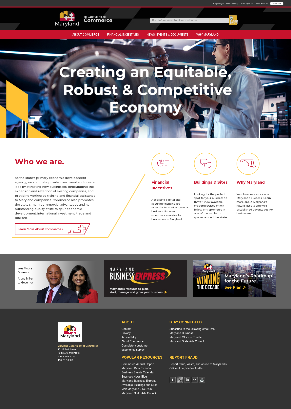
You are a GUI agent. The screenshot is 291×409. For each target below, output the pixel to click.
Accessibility (129, 337)
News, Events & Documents (167, 34)
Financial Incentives (123, 34)
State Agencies (247, 4)
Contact (126, 329)
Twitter (180, 380)
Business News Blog (134, 376)
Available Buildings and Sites (139, 385)
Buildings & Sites (211, 182)
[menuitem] (85, 34)
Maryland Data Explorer (136, 368)
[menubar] (145, 34)
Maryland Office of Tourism (186, 337)
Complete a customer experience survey (135, 347)
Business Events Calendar (138, 372)
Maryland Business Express (139, 381)
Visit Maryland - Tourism (137, 389)
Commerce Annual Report (138, 364)
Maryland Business (181, 333)
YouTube (202, 380)
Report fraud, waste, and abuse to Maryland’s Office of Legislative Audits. (198, 366)
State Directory (232, 4)
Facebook (172, 380)
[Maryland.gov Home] (67, 18)
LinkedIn (187, 380)
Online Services (261, 4)
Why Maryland (207, 34)
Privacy (126, 333)
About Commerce (85, 34)
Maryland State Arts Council (139, 393)
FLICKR (194, 380)
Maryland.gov (218, 4)
